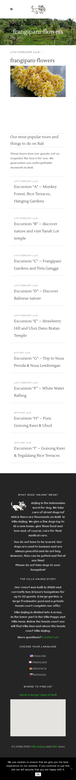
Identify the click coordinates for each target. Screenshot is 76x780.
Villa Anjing (38, 746)
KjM (54, 746)
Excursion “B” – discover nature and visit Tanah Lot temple (36, 231)
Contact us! (50, 637)
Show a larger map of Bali (38, 695)
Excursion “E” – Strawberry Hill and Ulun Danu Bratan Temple (37, 328)
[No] (71, 769)
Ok (38, 774)
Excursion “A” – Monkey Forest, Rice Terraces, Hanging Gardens (35, 194)
